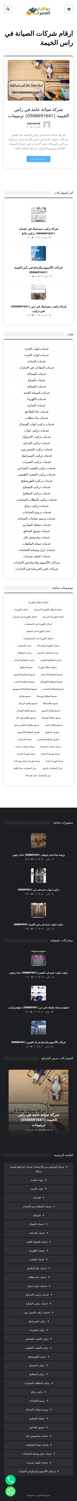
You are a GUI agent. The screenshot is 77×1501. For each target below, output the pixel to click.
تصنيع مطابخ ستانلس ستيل (26, 724)
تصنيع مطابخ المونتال (26, 710)
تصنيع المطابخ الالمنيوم (24, 674)
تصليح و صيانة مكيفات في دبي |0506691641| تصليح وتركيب (38, 1007)
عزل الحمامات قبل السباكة (38, 775)
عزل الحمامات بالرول (52, 768)
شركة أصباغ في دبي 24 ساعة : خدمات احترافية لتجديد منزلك (37, 1169)
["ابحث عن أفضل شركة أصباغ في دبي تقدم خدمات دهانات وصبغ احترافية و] (38, 11)
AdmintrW (33, 123)
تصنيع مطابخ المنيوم (50, 710)
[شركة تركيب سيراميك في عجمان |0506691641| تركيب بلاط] (38, 214)
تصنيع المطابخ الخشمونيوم (25, 688)
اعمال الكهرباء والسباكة (48, 645)
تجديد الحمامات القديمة (47, 652)
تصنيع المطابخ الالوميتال (51, 681)
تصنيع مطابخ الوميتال (51, 717)
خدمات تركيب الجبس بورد (37, 449)
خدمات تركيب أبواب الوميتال (36, 424)
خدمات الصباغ (36, 380)
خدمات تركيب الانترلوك (36, 437)
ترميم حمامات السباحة (36, 1409)
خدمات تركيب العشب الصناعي (37, 468)
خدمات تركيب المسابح (36, 487)
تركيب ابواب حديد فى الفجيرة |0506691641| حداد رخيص (38, 972)
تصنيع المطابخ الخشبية (53, 688)
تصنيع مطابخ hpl (50, 703)
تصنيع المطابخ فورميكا (46, 696)
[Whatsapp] (10, 1491)
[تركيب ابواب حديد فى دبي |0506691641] (38, 875)
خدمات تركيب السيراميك (36, 455)
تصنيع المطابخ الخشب (24, 681)
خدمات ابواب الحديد (37, 349)
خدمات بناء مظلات (36, 418)
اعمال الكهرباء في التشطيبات (38, 623)
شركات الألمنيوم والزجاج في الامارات (37, 562)
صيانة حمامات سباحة (25, 746)
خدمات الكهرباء (36, 399)
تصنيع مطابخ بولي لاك (26, 717)
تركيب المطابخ (25, 652)
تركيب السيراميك (37, 1321)
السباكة (37, 1215)
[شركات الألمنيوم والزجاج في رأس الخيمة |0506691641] (38, 253)
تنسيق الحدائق (37, 1427)
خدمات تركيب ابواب (36, 430)
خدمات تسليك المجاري (37, 525)
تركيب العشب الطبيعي (36, 1347)
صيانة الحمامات (24, 739)
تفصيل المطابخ (52, 732)
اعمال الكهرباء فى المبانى (25, 616)
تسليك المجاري (37, 1418)
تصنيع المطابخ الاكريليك (51, 674)
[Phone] (10, 1480)
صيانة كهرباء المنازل (50, 753)
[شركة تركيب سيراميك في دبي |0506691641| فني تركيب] (38, 292)
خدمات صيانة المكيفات (36, 544)
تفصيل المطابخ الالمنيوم (28, 732)
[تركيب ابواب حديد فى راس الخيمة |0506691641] (38, 910)
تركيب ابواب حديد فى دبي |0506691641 (38, 889)
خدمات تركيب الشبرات (36, 462)
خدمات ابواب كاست (36, 355)
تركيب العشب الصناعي (37, 1338)
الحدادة (37, 1197)
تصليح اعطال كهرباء (47, 667)
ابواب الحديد (37, 1180)
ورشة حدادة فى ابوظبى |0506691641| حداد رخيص (38, 854)
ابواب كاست (37, 1188)
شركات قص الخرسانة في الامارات (36, 569)
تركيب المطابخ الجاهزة (51, 660)
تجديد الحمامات (24, 645)
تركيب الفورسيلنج (37, 1356)
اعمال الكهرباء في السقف (38, 631)
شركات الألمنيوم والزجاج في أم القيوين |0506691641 (38, 1042)
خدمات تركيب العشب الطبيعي (37, 474)
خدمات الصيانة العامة (37, 393)
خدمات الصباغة (36, 386)
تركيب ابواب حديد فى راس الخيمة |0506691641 (38, 924)
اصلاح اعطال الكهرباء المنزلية (48, 609)
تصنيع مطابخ (25, 696)
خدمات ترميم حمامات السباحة (37, 518)
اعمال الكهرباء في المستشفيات (38, 638)
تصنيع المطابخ (26, 667)
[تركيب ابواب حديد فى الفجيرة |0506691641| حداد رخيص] (38, 958)
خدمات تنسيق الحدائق (36, 531)
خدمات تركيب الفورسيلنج (36, 481)
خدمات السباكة (36, 374)
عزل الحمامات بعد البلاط (25, 768)
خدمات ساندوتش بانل (36, 537)
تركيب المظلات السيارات (37, 1383)
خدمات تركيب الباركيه (36, 443)
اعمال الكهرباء (21, 609)
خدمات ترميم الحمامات (36, 512)
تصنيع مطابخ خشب (53, 724)
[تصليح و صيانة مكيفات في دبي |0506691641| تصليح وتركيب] (38, 993)
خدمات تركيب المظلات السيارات (36, 499)
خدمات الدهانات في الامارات (36, 367)
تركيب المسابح (36, 1365)
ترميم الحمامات (37, 1400)
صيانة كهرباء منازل (54, 761)
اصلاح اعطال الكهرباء (38, 602)
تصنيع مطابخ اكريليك (27, 703)
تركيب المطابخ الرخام (24, 660)
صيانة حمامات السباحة (50, 746)
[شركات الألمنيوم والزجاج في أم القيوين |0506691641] (38, 1028)
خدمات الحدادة (37, 361)
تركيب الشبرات (37, 1330)
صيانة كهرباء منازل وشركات (26, 761)
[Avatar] (46, 124)
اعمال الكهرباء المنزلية (53, 616)
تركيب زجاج (37, 1392)
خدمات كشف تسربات (36, 556)
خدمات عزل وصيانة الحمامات (36, 550)
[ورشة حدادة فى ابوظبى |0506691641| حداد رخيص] (38, 840)
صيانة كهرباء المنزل (26, 753)
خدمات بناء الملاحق (37, 411)
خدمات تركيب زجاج (36, 506)
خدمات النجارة (37, 405)
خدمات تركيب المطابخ (36, 493)
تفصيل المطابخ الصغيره (48, 739)
